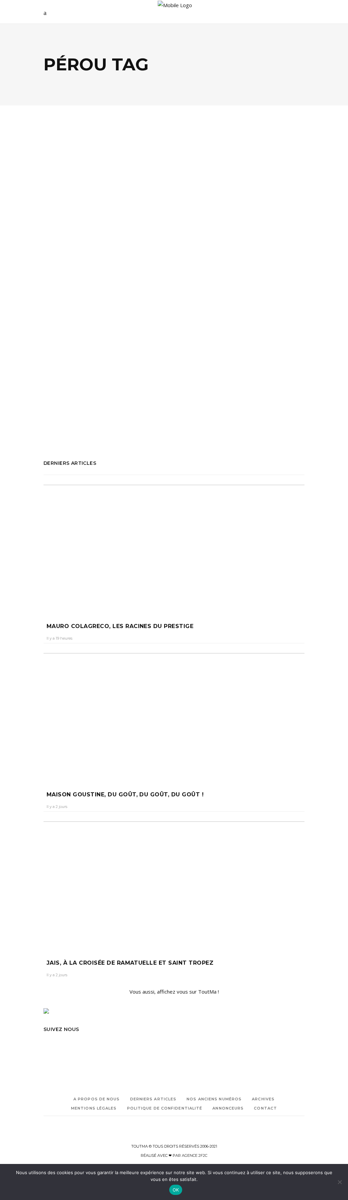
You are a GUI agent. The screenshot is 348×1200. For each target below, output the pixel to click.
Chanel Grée (61, 304)
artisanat (72, 374)
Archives (263, 1099)
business (92, 374)
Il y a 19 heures (59, 638)
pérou (83, 403)
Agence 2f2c (194, 1155)
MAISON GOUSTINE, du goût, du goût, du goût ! (125, 794)
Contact (265, 1108)
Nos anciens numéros (214, 1099)
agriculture (54, 365)
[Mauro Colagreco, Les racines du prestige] (174, 547)
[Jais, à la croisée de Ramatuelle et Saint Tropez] (174, 883)
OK (176, 1190)
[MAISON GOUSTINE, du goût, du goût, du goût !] (174, 715)
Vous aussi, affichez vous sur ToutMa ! (174, 991)
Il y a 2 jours (57, 806)
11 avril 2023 (92, 304)
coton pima (55, 384)
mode (69, 403)
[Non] (339, 1182)
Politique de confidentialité (165, 1108)
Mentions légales (94, 1108)
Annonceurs (228, 1108)
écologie (62, 255)
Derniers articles (153, 1099)
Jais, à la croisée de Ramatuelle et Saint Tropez (130, 963)
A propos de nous (96, 1099)
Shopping (88, 255)
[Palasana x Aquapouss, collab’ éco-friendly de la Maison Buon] (106, 192)
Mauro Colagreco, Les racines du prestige (120, 626)
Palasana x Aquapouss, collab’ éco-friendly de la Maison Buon (100, 283)
